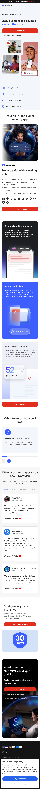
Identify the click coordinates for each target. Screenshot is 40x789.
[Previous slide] (3, 461)
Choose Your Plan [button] (20, 209)
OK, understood (20, 779)
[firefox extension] (27, 198)
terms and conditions (23, 698)
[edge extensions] (31, 198)
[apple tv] (3, 202)
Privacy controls (20, 784)
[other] (7, 202)
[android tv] (34, 198)
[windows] (3, 198)
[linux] (11, 198)
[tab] (6, 489)
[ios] (19, 198)
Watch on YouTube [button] (11, 519)
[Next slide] (9, 461)
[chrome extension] (23, 198)
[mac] (7, 198)
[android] (15, 198)
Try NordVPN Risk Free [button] (20, 624)
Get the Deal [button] (20, 31)
